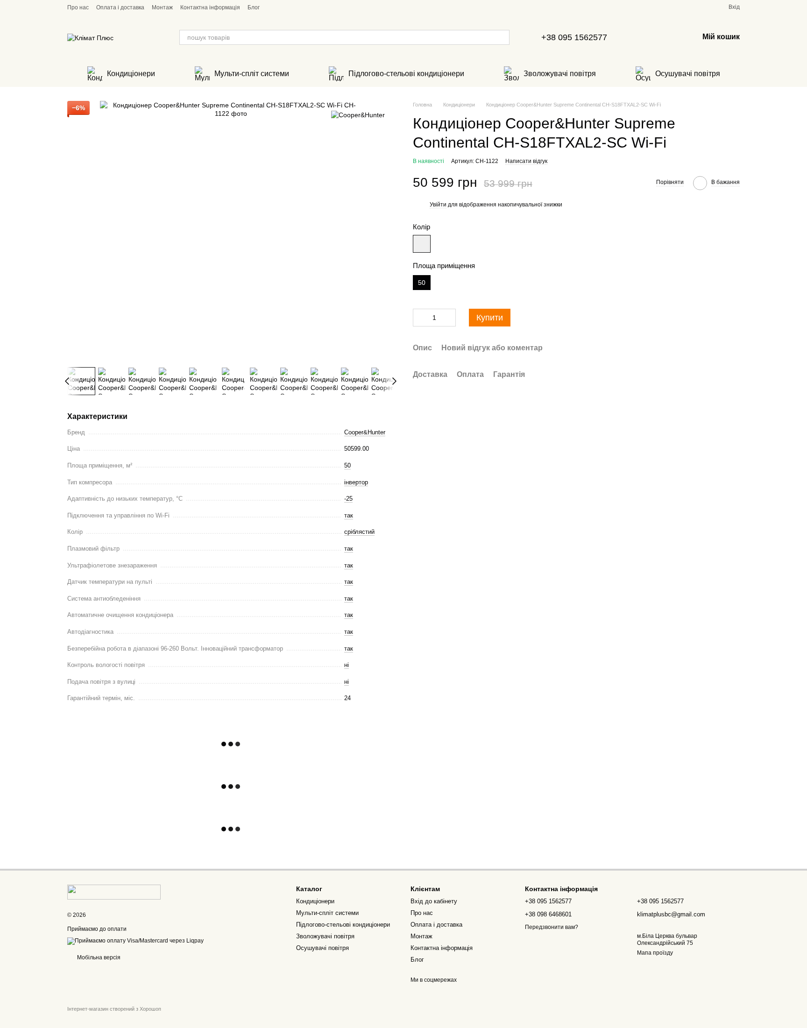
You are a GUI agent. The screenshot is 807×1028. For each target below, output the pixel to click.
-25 (348, 498)
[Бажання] (642, 37)
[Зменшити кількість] (419, 317)
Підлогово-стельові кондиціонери (406, 74)
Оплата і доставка (120, 7)
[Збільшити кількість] (448, 317)
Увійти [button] (438, 204)
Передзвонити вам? (551, 927)
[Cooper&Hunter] (358, 114)
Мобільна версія (98, 957)
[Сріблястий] (422, 244)
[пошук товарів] (502, 37)
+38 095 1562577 (574, 37)
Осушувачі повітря (687, 74)
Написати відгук (526, 161)
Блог (254, 7)
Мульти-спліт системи (251, 74)
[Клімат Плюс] (114, 891)
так (348, 515)
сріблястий (359, 531)
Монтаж (162, 7)
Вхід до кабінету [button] (434, 901)
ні (346, 664)
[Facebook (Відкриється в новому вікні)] (272, 7)
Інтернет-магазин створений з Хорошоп (114, 1009)
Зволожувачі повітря (560, 74)
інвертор (356, 482)
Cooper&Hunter (364, 432)
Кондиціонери (131, 74)
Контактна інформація (210, 7)
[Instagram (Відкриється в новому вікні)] (284, 7)
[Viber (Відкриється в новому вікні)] (295, 7)
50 (347, 465)
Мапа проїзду (655, 953)
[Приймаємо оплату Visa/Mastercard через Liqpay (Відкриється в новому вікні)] (135, 941)
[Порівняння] (666, 37)
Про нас (78, 7)
